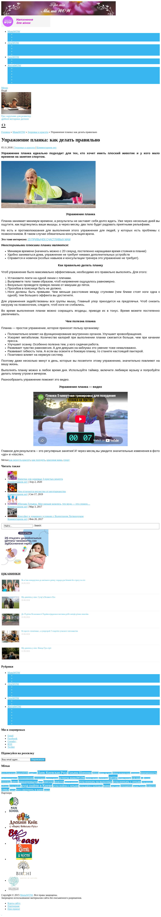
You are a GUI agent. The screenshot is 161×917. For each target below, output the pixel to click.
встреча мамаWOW (72, 777)
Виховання (20, 48)
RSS (10, 744)
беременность (148, 772)
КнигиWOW (22, 773)
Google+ (12, 741)
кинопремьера (28, 781)
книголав (48, 781)
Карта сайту (14, 903)
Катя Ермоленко (8, 773)
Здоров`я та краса (23, 40)
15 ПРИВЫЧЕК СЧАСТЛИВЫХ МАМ (49, 239)
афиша (95, 773)
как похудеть (38, 460)
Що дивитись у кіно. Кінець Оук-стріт (36, 648)
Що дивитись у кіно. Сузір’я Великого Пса (38, 597)
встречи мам (103, 778)
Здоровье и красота (38, 132)
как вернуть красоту (19, 460)
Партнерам (13, 906)
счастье (13, 790)
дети (113, 777)
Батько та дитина (23, 62)
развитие (151, 785)
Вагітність (19, 34)
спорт (66, 460)
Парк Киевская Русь (52, 772)
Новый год (33, 773)
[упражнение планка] (48, 207)
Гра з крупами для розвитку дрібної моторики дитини (16, 117)
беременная (135, 773)
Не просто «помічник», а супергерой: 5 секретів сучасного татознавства (49, 631)
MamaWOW (26, 895)
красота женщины (71, 782)
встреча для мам (52, 778)
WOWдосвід (20, 37)
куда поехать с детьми (127, 781)
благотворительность (9, 778)
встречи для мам (92, 778)
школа (47, 790)
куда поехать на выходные (95, 781)
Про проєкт (14, 909)
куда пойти (15, 786)
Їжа (15, 79)
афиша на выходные (121, 773)
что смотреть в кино (29, 789)
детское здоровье (124, 778)
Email (10, 735)
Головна (5, 132)
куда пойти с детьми (66, 785)
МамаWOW (14, 31)
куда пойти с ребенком (91, 786)
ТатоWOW (13, 57)
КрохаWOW (20, 45)
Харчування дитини (25, 54)
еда (142, 778)
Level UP (18, 76)
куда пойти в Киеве (36, 785)
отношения (126, 785)
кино (14, 781)
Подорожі (19, 74)
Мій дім (18, 82)
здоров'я (147, 778)
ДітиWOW (13, 42)
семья (5, 789)
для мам (136, 777)
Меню (4, 87)
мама (106, 785)
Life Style (19, 71)
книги (40, 782)
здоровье (6, 781)
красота (59, 781)
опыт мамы (115, 786)
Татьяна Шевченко (80, 772)
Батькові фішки (22, 59)
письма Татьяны (139, 786)
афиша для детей (105, 773)
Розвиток (19, 51)
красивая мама (54, 460)
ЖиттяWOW (14, 65)
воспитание (39, 778)
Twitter (11, 747)
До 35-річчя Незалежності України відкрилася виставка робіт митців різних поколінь (54, 614)
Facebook (12, 738)
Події (16, 68)
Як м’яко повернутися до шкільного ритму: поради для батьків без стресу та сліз (53, 580)
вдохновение (26, 777)
